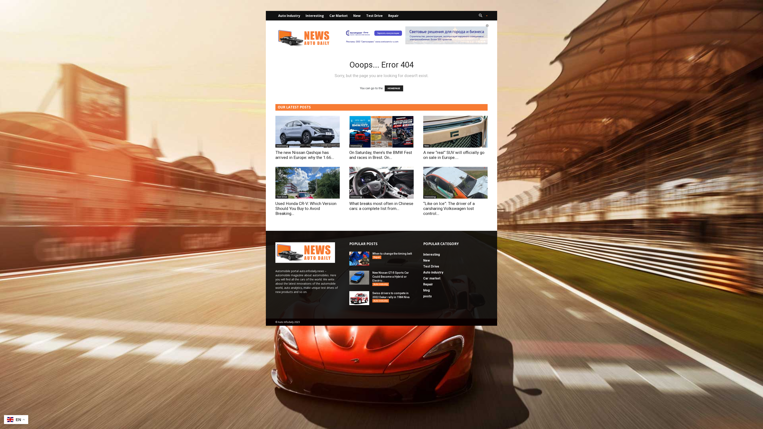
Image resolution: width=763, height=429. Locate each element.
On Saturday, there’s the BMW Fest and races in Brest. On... (380, 155)
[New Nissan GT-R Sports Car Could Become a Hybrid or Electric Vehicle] (359, 278)
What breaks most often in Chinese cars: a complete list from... (381, 206)
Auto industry (289, 16)
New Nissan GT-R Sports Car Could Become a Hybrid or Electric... (390, 276)
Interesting (315, 16)
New (357, 16)
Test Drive (374, 16)
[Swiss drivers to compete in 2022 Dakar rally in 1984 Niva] (359, 298)
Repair (393, 16)
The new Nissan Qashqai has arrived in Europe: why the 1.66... (304, 155)
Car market (338, 16)
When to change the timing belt (392, 253)
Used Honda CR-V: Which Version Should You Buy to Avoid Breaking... (305, 208)
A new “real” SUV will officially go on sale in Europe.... (453, 155)
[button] (482, 16)
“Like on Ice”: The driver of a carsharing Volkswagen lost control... (449, 208)
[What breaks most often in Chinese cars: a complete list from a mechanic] (381, 183)
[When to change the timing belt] (359, 259)
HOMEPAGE (394, 88)
